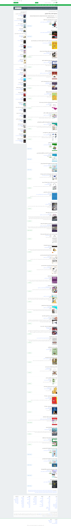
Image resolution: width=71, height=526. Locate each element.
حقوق (49, 506)
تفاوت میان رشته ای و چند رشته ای (34, 490)
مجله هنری (23, 506)
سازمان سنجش (49, 256)
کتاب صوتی (16, 496)
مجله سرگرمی (22, 500)
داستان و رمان (16, 498)
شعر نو (56, 500)
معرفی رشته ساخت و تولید (40, 330)
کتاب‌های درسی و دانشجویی (47, 53)
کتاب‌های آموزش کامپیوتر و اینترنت (46, 175)
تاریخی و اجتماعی (16, 500)
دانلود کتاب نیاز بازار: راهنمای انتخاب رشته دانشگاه (50, 19)
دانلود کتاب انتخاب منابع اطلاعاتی (52, 347)
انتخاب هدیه (47, 106)
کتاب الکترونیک (50, 520)
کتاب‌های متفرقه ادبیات (20, 120)
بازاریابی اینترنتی (31, 196)
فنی (44, 269)
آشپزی (29, 498)
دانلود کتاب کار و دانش (34, 298)
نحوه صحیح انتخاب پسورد (36, 186)
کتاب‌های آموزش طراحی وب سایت (39, 194)
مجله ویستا (21, 45)
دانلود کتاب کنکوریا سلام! (53, 479)
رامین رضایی (49, 154)
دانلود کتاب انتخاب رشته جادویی (52, 142)
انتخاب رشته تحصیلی (46, 55)
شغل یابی (46, 250)
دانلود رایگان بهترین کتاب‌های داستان (19, 25)
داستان (56, 497)
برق (39, 259)
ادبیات (56, 496)
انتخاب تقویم (38, 106)
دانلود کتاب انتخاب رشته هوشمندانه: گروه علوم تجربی (49, 448)
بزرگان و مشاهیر (28, 497)
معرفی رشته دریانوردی (30, 299)
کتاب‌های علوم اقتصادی (47, 247)
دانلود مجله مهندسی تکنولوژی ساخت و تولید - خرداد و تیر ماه (48, 326)
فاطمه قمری (49, 61)
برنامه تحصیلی (45, 491)
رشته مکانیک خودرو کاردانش (37, 218)
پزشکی (49, 499)
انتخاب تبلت (47, 410)
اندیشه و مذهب (48, 498)
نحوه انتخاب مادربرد (33, 136)
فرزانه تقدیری (21, 29)
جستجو (37, 2)
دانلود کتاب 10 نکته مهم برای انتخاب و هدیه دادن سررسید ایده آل (48, 102)
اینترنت (42, 497)
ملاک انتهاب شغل (44, 249)
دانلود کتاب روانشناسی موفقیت (43, 206)
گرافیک (42, 505)
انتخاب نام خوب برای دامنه (42, 177)
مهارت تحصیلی (35, 64)
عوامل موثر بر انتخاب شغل (34, 249)
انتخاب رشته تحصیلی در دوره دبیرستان (40, 55)
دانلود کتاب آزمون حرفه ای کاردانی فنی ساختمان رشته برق (49, 265)
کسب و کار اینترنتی (36, 196)
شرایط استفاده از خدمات (54, 523)
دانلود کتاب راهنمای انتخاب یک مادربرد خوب (51, 357)
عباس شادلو (49, 164)
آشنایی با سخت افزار (37, 136)
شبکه (42, 503)
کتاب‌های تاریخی (16, 20)
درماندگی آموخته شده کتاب (40, 227)
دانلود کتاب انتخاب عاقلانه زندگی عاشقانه (51, 91)
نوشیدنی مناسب (47, 390)
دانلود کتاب (29, 78)
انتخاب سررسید (35, 106)
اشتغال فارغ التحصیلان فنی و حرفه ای (46, 310)
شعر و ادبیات (17, 497)
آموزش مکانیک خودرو (41, 217)
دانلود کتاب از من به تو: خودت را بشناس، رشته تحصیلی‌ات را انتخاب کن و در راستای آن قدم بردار (44, 40)
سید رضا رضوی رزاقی (48, 52)
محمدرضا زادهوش (21, 103)
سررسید (41, 106)
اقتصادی (49, 497)
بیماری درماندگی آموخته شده (34, 227)
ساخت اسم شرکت (31, 431)
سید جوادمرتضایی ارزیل (48, 286)
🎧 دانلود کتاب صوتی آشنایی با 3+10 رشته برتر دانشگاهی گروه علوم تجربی (47, 153)
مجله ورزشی (22, 502)
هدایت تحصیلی (33, 55)
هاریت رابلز (50, 72)
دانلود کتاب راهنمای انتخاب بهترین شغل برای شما (50, 245)
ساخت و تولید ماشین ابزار (40, 332)
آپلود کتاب (16, 2)
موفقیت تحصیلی (42, 32)
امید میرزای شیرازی (49, 470)
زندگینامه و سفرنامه (55, 504)
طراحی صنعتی (35, 497)
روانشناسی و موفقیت (16, 499)
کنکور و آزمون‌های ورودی (47, 32)
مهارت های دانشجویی (46, 64)
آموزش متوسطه (47, 298)
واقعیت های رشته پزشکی (46, 226)
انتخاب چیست (49, 86)
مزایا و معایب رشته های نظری (46, 289)
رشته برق (41, 259)
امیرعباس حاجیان (21, 35)
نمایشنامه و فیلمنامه (55, 505)
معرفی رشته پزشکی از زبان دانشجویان (39, 226)
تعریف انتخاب (32, 85)
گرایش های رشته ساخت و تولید (33, 330)
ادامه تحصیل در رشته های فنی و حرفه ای (37, 310)
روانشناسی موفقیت (38, 206)
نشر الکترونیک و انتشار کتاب (54, 0)
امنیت (42, 499)
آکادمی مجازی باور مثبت (48, 82)
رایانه (38, 360)
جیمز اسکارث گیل (21, 73)
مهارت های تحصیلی (31, 64)
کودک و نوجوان (28, 503)
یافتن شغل (48, 249)
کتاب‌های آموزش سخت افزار (47, 134)
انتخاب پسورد (40, 186)
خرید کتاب (50, 522)
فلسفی (49, 505)
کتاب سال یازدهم (43, 298)
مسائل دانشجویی (39, 64)
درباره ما (56, 521)
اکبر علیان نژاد (49, 103)
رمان (56, 498)
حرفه (47, 269)
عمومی (29, 496)
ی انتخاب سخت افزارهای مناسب (43, 136)
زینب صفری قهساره (49, 93)
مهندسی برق (35, 500)
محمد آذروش (21, 109)
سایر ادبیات (56, 508)
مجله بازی (23, 499)
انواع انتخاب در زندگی (47, 85)
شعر (56, 499)
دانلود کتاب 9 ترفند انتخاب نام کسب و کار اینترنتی (50, 192)
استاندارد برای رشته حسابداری (39, 280)
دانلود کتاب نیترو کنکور (54, 30)
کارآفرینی (48, 206)
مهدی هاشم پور (21, 60)
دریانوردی (37, 299)
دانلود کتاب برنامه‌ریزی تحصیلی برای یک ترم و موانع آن (49, 437)
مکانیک (31, 216)
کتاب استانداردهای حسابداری (46, 280)
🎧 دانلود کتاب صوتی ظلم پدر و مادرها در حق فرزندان (50, 416)
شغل (31, 250)
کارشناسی (45, 144)
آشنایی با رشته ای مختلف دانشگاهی (35, 126)
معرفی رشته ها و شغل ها (45, 127)
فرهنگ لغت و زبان (55, 506)
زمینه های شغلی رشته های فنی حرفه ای (37, 309)
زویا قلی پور (21, 98)
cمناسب (48, 136)
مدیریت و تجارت (16, 501)
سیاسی (49, 504)
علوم (49, 496)
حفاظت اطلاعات (44, 186)
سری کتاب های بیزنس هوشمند (45, 431)
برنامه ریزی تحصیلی (50, 491)
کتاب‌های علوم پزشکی (21, 46)
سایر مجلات (23, 507)
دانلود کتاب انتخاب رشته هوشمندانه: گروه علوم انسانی (49, 458)
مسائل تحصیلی (42, 64)
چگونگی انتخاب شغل (49, 250)
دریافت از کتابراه (29, 36)
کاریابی (43, 250)
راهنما (17, 0)
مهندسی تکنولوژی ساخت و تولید (33, 332)
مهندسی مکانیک (35, 501)
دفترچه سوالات (47, 259)
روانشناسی (49, 502)
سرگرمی (29, 501)
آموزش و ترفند (41, 498)
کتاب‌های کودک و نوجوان (20, 15)
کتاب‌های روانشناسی (21, 36)
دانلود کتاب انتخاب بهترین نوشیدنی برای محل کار (50, 386)
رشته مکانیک (32, 217)
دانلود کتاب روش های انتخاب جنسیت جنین (51, 366)
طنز (56, 501)
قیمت (37, 360)
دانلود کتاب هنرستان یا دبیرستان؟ (52, 285)
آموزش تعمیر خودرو (46, 217)
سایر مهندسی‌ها (35, 504)
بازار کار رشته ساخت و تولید (46, 330)
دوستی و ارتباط (47, 237)
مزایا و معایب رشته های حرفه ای (39, 289)
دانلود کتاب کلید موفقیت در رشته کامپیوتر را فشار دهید (49, 315)
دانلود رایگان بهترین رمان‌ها (20, 40)
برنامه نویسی (42, 500)
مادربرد (45, 360)
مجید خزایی (49, 203)
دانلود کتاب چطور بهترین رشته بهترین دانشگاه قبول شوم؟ (49, 469)
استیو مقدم (49, 428)
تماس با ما (14, 0)
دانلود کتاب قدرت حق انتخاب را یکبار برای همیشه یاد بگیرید (49, 81)
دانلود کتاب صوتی (30, 230)
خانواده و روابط (28, 499)
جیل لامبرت (49, 348)
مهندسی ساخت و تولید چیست (46, 332)
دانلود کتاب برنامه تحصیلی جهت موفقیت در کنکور (50, 112)
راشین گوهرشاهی (49, 387)
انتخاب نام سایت (45, 196)
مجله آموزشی (22, 503)
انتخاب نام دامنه (47, 177)
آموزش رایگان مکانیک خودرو (35, 216)
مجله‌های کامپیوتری (47, 398)
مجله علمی (23, 504)
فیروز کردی (49, 277)
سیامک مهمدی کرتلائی (48, 327)
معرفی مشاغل (29, 249)
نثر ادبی (56, 503)
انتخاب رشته (30, 55)
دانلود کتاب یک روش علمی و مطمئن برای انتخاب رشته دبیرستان (48, 51)
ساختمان (42, 269)
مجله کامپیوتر (22, 497)
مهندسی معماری (35, 499)
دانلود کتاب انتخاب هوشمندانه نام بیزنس (51, 427)
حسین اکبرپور (49, 246)
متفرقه (29, 507)
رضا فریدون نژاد (49, 123)
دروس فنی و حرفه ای (39, 298)
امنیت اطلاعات (47, 186)
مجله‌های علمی (48, 328)
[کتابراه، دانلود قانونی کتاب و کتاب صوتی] (50, 24)
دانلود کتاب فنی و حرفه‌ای (46, 299)
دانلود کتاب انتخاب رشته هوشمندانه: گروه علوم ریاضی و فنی (49, 163)
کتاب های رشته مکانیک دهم (46, 219)
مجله (23, 496)
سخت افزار (43, 360)
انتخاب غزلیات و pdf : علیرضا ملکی (51, 17)
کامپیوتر (40, 360)
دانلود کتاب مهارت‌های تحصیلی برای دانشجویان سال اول (49, 60)
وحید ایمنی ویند (49, 31)
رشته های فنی (33, 289)
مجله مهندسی (38, 331)
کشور (31, 259)
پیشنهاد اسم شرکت (40, 431)
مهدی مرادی (21, 24)
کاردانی (45, 269)
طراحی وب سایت (41, 504)
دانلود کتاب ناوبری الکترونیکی (53, 336)
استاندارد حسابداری (34, 280)
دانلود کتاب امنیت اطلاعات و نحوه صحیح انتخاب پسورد (49, 182)
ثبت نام (19, 0)
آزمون (45, 259)
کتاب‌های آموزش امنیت (47, 184)
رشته (38, 259)
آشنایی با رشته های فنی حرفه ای (45, 309)
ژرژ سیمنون (21, 83)
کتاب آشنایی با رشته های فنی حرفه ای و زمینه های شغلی (49, 305)
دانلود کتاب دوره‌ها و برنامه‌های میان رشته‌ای (51, 70)
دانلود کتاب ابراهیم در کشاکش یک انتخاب (51, 377)
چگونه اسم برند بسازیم (37, 432)
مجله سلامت (22, 505)
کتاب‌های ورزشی (21, 130)
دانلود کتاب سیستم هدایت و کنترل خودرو (51, 212)
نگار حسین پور (21, 55)
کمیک (56, 502)
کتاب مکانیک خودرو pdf (40, 216)
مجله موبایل (23, 498)
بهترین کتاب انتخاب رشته (39, 127)
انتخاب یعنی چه (29, 85)
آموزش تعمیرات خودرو (36, 217)
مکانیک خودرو (46, 218)
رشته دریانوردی (34, 299)
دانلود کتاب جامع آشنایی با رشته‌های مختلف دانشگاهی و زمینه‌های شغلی (47, 122)
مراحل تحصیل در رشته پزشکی (46, 227)
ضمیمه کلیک (49, 397)
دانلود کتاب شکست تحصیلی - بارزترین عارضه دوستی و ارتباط (49, 234)
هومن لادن (50, 114)
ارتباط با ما (56, 520)
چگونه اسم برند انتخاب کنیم (43, 432)
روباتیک (36, 503)
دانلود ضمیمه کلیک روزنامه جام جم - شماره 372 (50, 406)
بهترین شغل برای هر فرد (39, 249)
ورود (21, 0)
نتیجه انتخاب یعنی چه (36, 85)
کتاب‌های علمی (48, 73)
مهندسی (43, 259)
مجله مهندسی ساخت (34, 331)
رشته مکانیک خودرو (42, 218)
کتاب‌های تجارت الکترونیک (47, 194)
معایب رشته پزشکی (33, 226)
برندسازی (48, 196)
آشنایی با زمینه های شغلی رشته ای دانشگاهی (44, 126)
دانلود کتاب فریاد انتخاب (32, 206)
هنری (29, 506)
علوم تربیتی (48, 471)
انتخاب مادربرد (47, 360)
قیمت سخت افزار (35, 360)
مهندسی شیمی (35, 502)
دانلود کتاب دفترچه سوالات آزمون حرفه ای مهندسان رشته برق (48, 255)
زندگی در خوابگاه (47, 65)
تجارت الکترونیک (41, 501)
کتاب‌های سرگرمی (21, 141)
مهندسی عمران (35, 498)
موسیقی (29, 504)
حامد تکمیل (49, 317)
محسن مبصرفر (49, 193)
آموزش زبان (56, 507)
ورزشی (29, 505)
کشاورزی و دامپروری (48, 508)
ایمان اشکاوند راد (49, 183)
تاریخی (49, 500)
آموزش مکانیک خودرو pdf (46, 216)
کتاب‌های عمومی (48, 104)
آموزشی (17, 503)
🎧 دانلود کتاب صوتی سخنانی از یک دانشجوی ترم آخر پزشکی (49, 223)
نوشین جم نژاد (21, 93)
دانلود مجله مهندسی (42, 331)
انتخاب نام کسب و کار (40, 196)
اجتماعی (49, 503)
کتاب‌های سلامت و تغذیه (47, 388)
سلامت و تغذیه (28, 502)
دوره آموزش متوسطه (41, 299)
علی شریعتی (49, 379)
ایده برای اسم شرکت (35, 431)
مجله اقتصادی (22, 501)
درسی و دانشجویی (48, 507)
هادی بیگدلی (21, 78)
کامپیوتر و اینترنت (41, 506)
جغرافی (49, 501)
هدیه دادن (32, 106)
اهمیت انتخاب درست (42, 85)
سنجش (36, 259)
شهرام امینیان (49, 213)
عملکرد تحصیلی (36, 492)
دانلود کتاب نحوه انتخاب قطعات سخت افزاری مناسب (50, 132)
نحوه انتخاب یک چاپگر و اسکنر (45, 137)
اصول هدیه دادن (44, 106)
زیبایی (29, 500)
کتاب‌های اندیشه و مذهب (20, 20)
